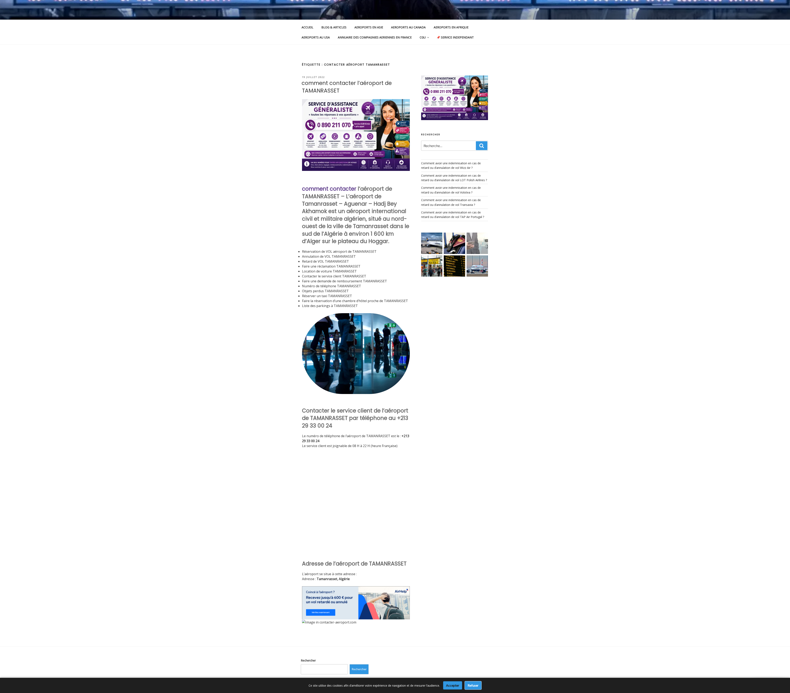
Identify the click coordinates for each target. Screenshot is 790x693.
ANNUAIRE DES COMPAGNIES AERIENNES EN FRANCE (375, 37)
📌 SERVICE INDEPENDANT (455, 37)
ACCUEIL (307, 27)
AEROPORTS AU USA (316, 37)
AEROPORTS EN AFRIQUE (451, 27)
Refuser (473, 685)
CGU (423, 37)
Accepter (452, 685)
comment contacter (329, 188)
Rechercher (308, 660)
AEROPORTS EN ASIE (368, 27)
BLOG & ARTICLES (333, 27)
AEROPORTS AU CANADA (408, 27)
